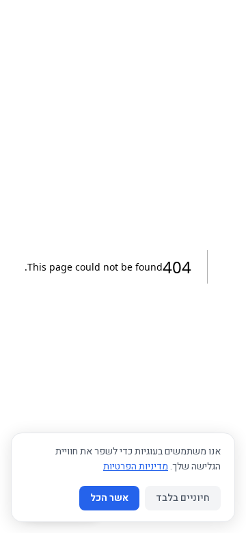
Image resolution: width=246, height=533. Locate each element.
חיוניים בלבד (183, 498)
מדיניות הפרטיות (135, 466)
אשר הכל (109, 498)
